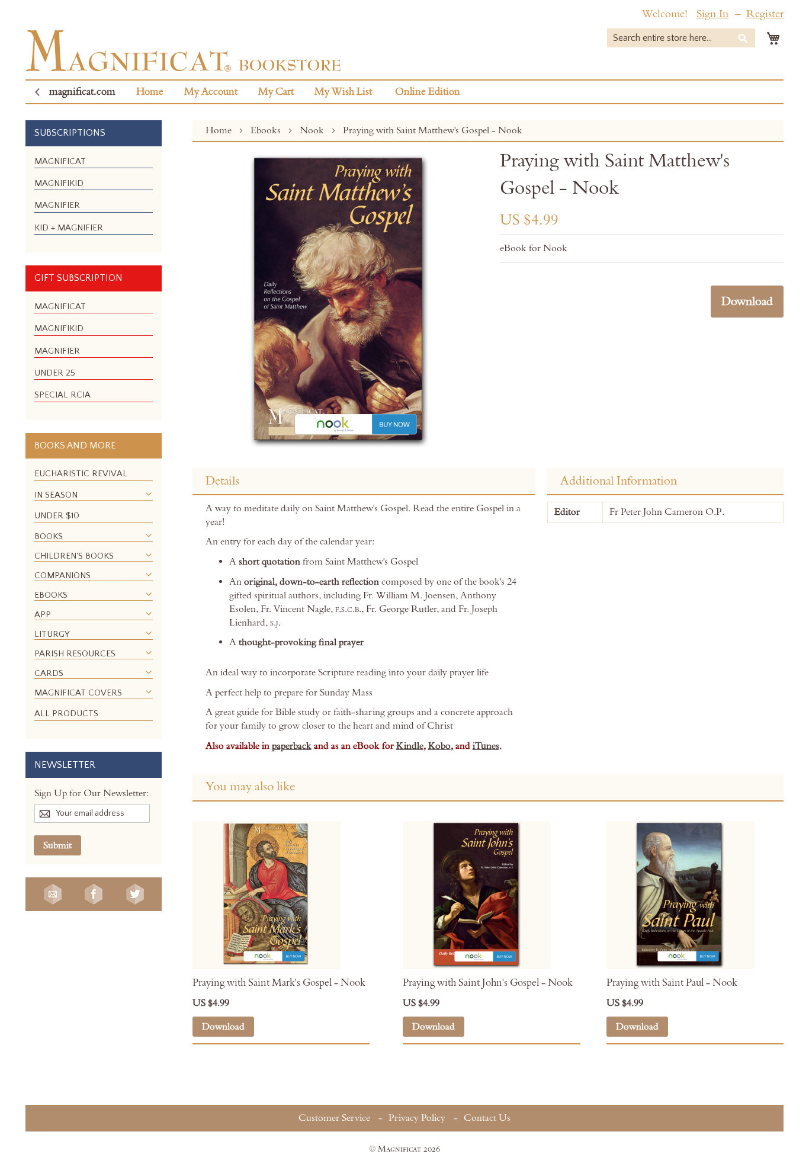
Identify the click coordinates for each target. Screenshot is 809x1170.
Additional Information (618, 481)
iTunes (486, 746)
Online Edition (427, 91)
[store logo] (183, 50)
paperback (292, 746)
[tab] (363, 481)
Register (765, 14)
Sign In (712, 14)
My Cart (276, 91)
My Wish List (343, 91)
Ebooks (267, 130)
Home (149, 91)
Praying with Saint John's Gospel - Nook (488, 982)
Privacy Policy (417, 1118)
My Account (210, 91)
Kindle (409, 746)
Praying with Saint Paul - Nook (671, 982)
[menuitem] (60, 161)
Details (222, 481)
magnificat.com (82, 91)
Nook (313, 130)
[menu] (93, 199)
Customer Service (334, 1118)
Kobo (439, 746)
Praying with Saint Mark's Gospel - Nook (278, 982)
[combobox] (681, 37)
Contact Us (487, 1118)
